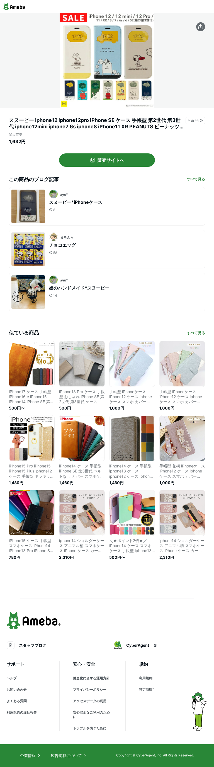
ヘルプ (12, 678)
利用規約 (145, 678)
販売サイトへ (111, 160)
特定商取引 (147, 689)
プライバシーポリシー (89, 689)
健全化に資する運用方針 (91, 678)
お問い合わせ (17, 689)
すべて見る (196, 179)
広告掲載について (66, 755)
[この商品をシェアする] (200, 26)
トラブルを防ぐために (89, 728)
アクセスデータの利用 (89, 701)
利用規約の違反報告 (22, 712)
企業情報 (28, 755)
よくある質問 (17, 701)
